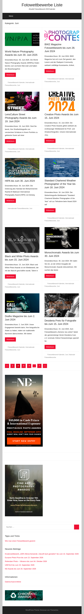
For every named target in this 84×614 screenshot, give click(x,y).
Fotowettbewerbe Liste (42, 5)
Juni (18, 85)
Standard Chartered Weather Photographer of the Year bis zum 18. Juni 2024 (60, 184)
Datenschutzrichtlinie (13, 582)
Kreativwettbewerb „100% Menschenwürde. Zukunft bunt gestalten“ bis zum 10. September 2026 (42, 554)
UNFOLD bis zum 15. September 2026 (19, 565)
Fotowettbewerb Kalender (16, 82)
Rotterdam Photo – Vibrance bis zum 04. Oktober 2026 (26, 561)
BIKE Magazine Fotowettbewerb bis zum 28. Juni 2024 (60, 48)
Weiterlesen (10, 75)
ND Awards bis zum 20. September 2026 (20, 569)
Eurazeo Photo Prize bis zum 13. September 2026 (24, 558)
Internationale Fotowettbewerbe (18, 208)
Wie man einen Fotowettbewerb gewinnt (20, 541)
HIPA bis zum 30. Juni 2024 (20, 180)
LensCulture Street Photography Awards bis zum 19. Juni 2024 (20, 118)
